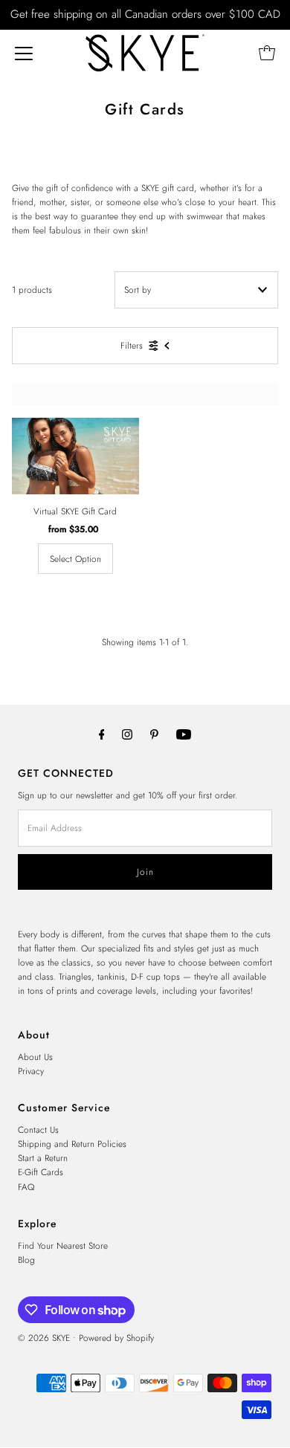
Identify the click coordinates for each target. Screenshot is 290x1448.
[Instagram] (127, 734)
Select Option (75, 558)
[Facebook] (102, 734)
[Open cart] (267, 53)
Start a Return (43, 1157)
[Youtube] (183, 734)
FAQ (26, 1186)
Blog (26, 1259)
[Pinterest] (154, 734)
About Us (35, 1056)
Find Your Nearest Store (63, 1245)
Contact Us (38, 1129)
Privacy (31, 1070)
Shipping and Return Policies (72, 1143)
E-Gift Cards (40, 1172)
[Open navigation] (24, 53)
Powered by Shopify (116, 1337)
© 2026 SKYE (44, 1337)
